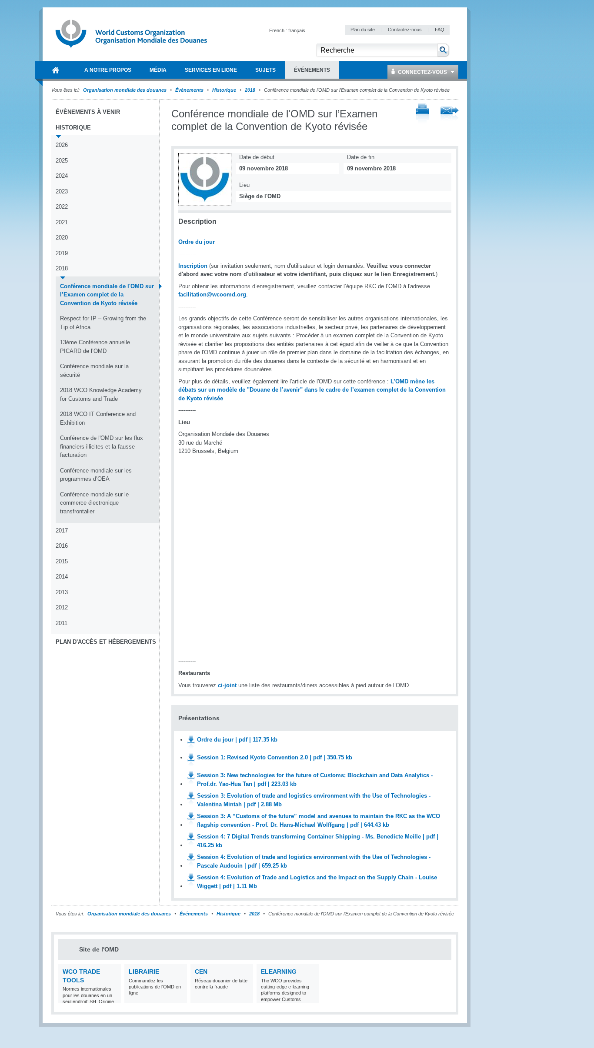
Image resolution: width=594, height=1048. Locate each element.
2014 (62, 576)
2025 (62, 160)
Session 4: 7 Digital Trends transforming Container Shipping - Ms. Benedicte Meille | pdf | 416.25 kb (317, 840)
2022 (62, 206)
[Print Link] (422, 114)
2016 (62, 545)
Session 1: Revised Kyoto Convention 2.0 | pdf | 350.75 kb (274, 757)
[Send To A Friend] (449, 114)
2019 (62, 253)
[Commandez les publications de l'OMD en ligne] (179, 998)
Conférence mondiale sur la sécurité (94, 370)
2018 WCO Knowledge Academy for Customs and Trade (101, 394)
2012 (62, 607)
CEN (201, 971)
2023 (62, 191)
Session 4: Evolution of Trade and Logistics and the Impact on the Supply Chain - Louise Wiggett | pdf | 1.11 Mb (317, 881)
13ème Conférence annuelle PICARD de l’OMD (95, 346)
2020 (62, 237)
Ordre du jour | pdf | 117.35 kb (237, 739)
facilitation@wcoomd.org (212, 294)
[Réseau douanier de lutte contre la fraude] (245, 998)
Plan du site (363, 29)
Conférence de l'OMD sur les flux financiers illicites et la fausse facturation (101, 446)
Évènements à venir (88, 112)
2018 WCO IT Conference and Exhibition (98, 418)
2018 (250, 90)
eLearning (279, 971)
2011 (61, 623)
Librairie (144, 971)
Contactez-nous (405, 29)
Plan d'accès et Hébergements (106, 642)
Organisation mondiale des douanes (125, 90)
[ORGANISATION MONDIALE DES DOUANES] (55, 70)
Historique (224, 90)
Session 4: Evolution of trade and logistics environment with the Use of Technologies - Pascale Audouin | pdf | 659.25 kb (313, 861)
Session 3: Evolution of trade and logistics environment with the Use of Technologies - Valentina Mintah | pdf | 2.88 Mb (313, 800)
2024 (62, 176)
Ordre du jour (196, 242)
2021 (62, 222)
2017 (62, 530)
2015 (62, 561)
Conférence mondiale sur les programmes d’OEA (96, 474)
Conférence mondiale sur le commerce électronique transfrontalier (94, 503)
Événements (189, 90)
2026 (62, 145)
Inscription (192, 266)
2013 (62, 592)
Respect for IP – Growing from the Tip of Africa (103, 322)
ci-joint (227, 685)
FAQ (439, 29)
